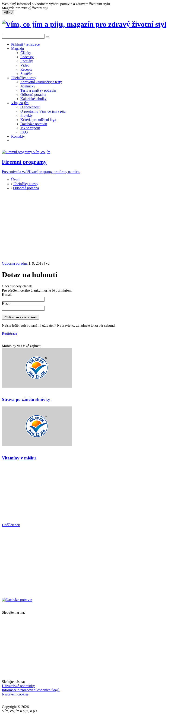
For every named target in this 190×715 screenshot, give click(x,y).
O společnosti (30, 107)
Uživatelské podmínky (18, 686)
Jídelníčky (27, 86)
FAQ (24, 132)
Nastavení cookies (15, 694)
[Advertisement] (95, 226)
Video (24, 65)
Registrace (9, 333)
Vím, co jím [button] (19, 103)
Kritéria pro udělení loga (38, 120)
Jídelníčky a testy (23, 78)
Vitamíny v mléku (19, 458)
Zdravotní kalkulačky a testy (41, 82)
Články (25, 53)
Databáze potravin (33, 124)
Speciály (26, 61)
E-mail (7, 294)
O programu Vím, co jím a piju (43, 111)
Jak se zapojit (30, 128)
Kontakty (18, 136)
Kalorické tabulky (33, 99)
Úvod (15, 180)
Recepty (26, 69)
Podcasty (27, 57)
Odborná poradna (33, 94)
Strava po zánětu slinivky (26, 399)
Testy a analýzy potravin (38, 90)
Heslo (6, 304)
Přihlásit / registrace (25, 44)
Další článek (11, 525)
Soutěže (26, 74)
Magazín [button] (17, 48)
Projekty (26, 115)
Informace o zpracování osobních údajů (31, 690)
